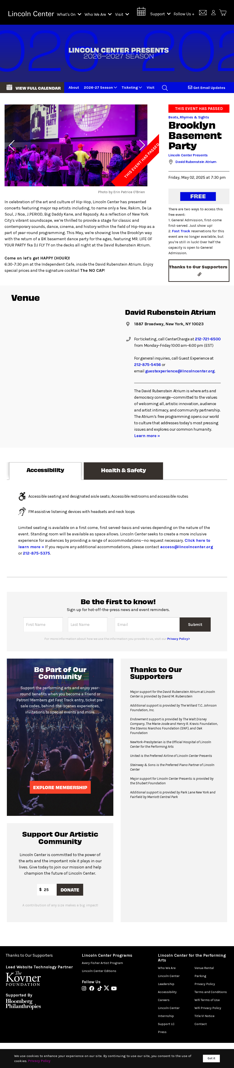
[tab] (45, 471)
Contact (200, 1024)
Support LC (166, 1024)
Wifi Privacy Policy (207, 1008)
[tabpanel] (117, 528)
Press (162, 1032)
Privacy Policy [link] (39, 1061)
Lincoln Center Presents (188, 155)
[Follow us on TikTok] (101, 989)
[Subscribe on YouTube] (114, 989)
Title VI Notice (204, 1016)
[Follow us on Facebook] (93, 989)
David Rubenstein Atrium (196, 162)
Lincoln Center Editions (99, 971)
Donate (70, 889)
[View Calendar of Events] (141, 12)
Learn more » (147, 435)
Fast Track (181, 231)
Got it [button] (211, 1058)
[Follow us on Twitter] (107, 989)
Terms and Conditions (210, 992)
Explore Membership (60, 787)
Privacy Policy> (178, 639)
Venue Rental (204, 968)
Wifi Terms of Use (207, 1000)
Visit (119, 14)
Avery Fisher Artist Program (102, 963)
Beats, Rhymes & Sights (188, 117)
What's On (67, 14)
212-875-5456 (147, 364)
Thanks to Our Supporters (29, 955)
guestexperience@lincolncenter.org (180, 371)
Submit (195, 624)
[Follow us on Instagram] (85, 989)
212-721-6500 (208, 339)
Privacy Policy (204, 984)
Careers (164, 1000)
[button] (32, 87)
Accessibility (167, 992)
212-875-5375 (36, 553)
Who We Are (96, 14)
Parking (200, 976)
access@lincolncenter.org (186, 546)
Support (158, 13)
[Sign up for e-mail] (203, 13)
